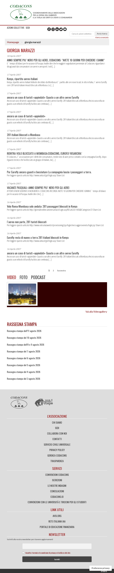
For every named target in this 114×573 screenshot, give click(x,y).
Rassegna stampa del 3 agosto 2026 (23, 378)
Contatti (57, 439)
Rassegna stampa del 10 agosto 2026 (24, 337)
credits (104, 571)
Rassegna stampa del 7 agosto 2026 (23, 351)
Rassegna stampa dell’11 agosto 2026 (24, 331)
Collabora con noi (57, 433)
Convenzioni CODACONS (57, 474)
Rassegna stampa (22, 324)
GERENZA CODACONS (57, 455)
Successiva (61, 270)
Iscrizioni (57, 480)
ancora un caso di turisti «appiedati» (26, 116)
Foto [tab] (24, 277)
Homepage (13, 42)
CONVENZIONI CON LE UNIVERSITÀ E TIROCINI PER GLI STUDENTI (57, 502)
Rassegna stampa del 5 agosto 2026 (23, 365)
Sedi (57, 428)
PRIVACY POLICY (57, 450)
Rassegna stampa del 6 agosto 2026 (23, 358)
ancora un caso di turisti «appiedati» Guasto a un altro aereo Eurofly (43, 97)
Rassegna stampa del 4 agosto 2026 (23, 372)
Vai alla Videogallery (96, 311)
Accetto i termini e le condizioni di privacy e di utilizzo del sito (47, 552)
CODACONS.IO (57, 497)
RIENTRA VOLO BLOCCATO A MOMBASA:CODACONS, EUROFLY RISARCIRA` (44, 153)
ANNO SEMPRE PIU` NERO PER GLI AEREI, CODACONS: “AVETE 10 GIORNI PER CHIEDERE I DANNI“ (56, 60)
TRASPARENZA (57, 461)
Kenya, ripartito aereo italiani (22, 79)
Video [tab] (11, 277)
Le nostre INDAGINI (57, 485)
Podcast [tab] (38, 277)
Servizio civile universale (57, 444)
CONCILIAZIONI (57, 491)
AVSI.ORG (57, 516)
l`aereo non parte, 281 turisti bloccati (26, 222)
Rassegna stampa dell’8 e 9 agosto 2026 (25, 344)
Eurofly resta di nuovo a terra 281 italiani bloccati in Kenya (38, 237)
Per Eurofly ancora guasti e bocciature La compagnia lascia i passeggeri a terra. (49, 172)
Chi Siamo (57, 422)
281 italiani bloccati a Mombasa (23, 135)
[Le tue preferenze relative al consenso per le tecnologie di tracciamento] (100, 568)
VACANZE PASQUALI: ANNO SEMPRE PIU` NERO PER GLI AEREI (38, 187)
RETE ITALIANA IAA (57, 521)
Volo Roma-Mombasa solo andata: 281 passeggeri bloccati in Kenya (42, 206)
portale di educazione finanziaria (57, 527)
